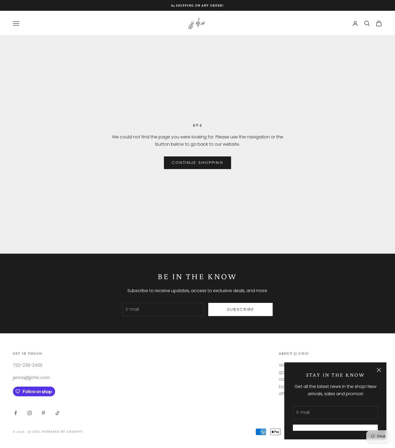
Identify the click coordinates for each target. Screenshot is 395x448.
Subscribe (240, 309)
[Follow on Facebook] (15, 413)
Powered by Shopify (62, 431)
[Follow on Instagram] (29, 413)
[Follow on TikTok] (57, 413)
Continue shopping (198, 162)
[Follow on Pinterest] (43, 413)
